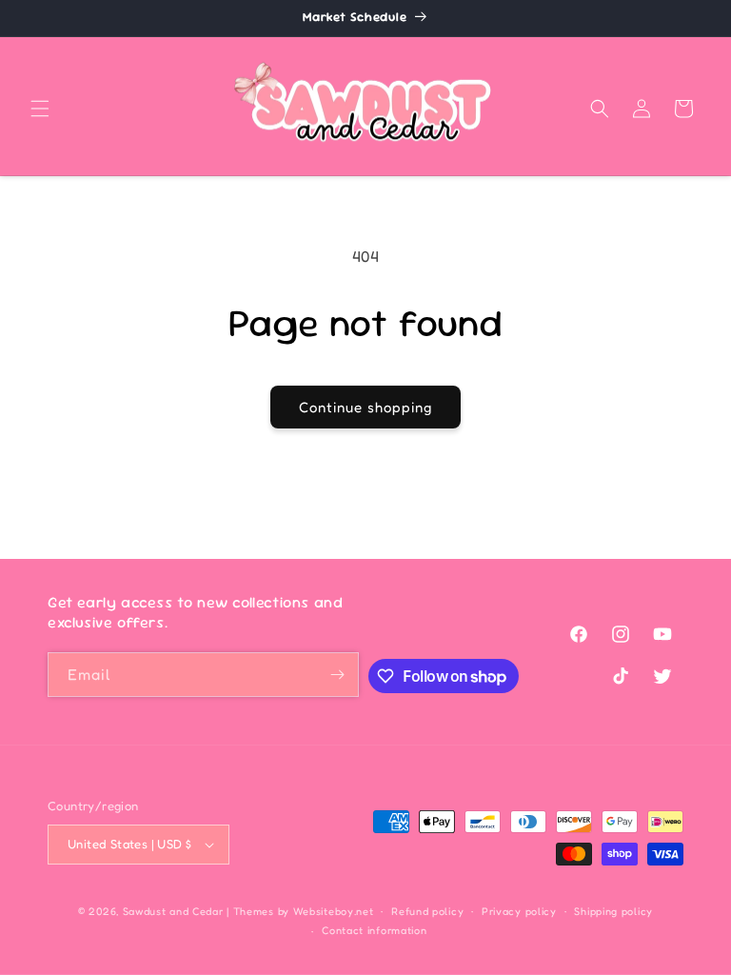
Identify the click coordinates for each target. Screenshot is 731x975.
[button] (40, 108)
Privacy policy (519, 911)
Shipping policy (613, 911)
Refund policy (427, 911)
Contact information (374, 930)
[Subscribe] (337, 674)
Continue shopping (365, 407)
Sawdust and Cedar (175, 911)
